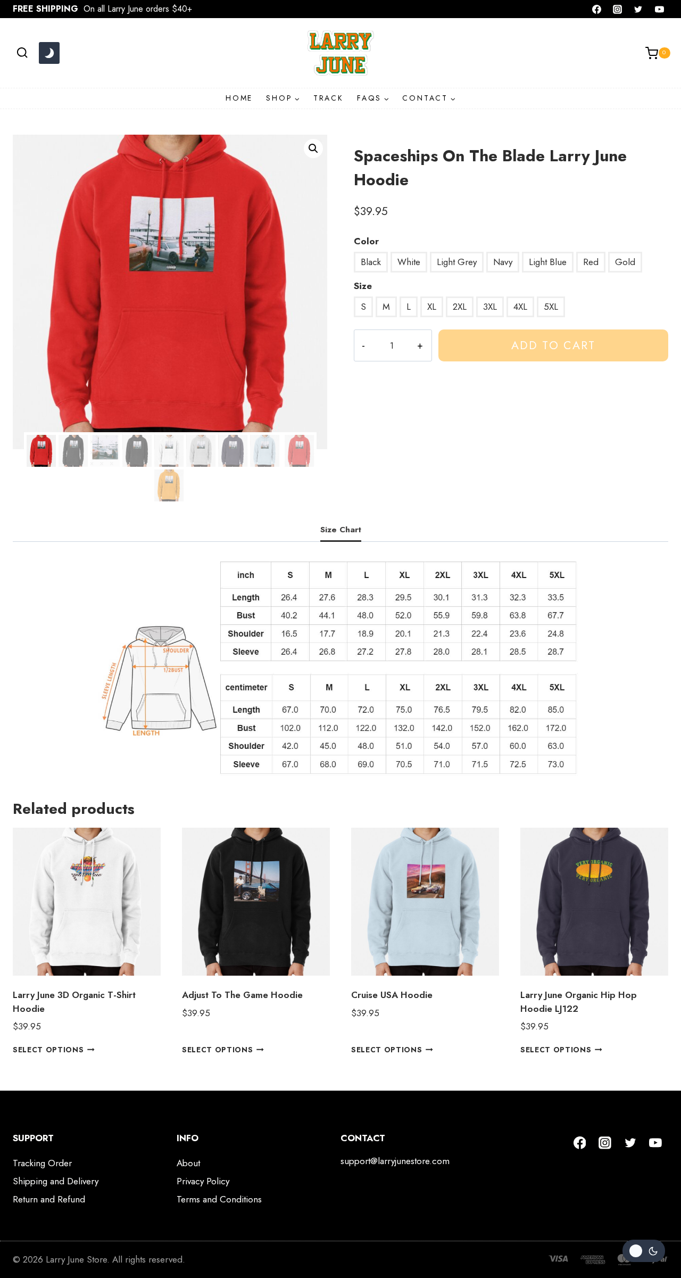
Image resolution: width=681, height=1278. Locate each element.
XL (431, 306)
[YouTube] (659, 9)
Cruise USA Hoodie (392, 994)
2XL (460, 306)
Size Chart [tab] (340, 529)
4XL (520, 306)
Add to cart (553, 345)
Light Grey (457, 261)
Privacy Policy (203, 1181)
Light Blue (548, 261)
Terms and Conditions (219, 1199)
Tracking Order (42, 1163)
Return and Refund (49, 1199)
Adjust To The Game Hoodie (242, 994)
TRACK (328, 98)
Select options (48, 1049)
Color (366, 241)
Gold (625, 261)
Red (591, 261)
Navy (502, 261)
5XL (551, 306)
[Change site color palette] (49, 53)
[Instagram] (618, 9)
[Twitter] (638, 9)
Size (363, 285)
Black (371, 261)
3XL (490, 306)
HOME (239, 98)
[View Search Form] (22, 53)
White (408, 261)
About (188, 1163)
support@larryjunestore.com (395, 1161)
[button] (313, 148)
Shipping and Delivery (55, 1181)
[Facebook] (597, 9)
